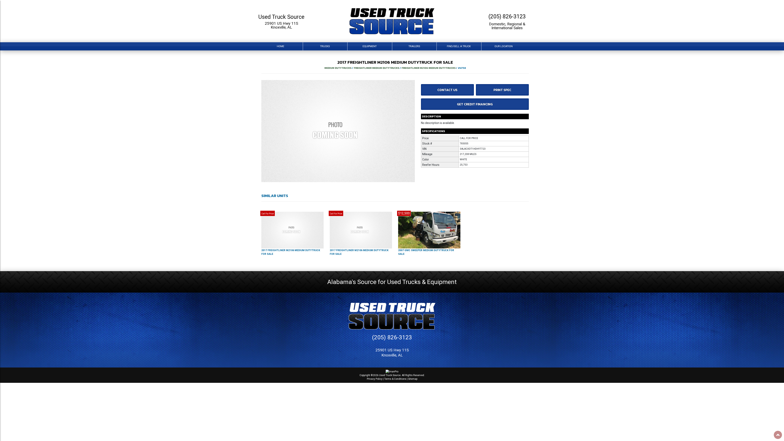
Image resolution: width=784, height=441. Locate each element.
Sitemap (412, 379)
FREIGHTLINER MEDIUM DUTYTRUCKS (376, 68)
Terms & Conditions (395, 379)
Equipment (370, 46)
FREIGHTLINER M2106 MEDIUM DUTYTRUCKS (428, 68)
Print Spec (502, 89)
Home (280, 46)
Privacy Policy (374, 379)
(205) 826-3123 (507, 16)
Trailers (414, 46)
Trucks (325, 46)
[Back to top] (778, 435)
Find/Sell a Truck (459, 46)
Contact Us (447, 89)
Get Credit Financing (475, 104)
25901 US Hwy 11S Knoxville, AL (281, 25)
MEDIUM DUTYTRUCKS (337, 68)
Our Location (503, 46)
